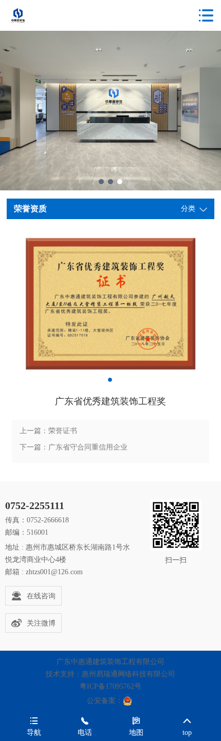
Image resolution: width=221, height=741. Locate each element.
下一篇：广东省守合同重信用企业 (73, 447)
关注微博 (41, 623)
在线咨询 (41, 596)
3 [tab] (119, 181)
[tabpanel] (110, 304)
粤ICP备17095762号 (110, 686)
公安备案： (105, 701)
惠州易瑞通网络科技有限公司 (128, 674)
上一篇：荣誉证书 (48, 431)
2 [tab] (110, 181)
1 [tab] (101, 181)
